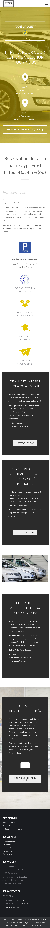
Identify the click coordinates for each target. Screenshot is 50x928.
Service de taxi (7, 851)
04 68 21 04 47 (19, 900)
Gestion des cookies (10, 826)
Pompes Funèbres (9, 842)
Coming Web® (37, 920)
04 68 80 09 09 (24, 903)
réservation (23, 426)
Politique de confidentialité (12, 829)
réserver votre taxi (29, 509)
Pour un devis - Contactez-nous (25, 779)
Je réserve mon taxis (25, 443)
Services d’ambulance (10, 848)
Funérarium (6, 845)
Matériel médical (8, 854)
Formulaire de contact (10, 908)
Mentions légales (9, 823)
